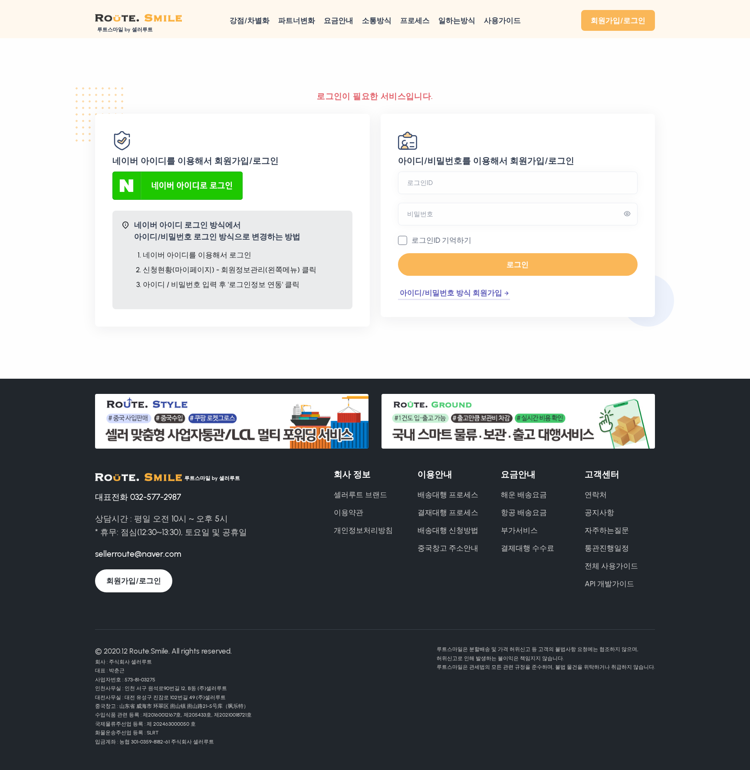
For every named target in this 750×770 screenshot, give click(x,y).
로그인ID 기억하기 (441, 240)
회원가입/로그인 (618, 20)
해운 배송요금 (524, 494)
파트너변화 (296, 20)
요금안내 (338, 20)
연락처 (596, 494)
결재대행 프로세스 (448, 512)
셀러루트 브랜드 (360, 494)
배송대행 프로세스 (448, 494)
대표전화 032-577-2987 (138, 497)
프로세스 (415, 20)
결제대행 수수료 (527, 548)
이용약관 (348, 512)
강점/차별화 (250, 20)
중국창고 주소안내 (448, 548)
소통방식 (376, 20)
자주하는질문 (607, 530)
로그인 (518, 264)
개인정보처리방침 (363, 530)
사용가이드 (502, 20)
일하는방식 (456, 20)
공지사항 (599, 512)
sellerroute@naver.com (138, 554)
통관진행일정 (607, 548)
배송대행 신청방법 (448, 530)
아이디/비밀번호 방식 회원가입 (451, 292)
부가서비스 (519, 530)
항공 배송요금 (524, 512)
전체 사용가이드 (611, 566)
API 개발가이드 (609, 583)
